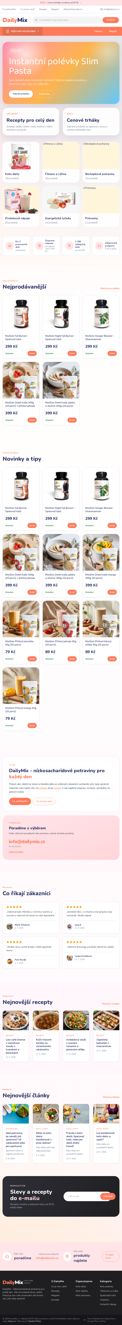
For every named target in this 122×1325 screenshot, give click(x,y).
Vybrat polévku (21, 93)
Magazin (55, 1295)
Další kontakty (16, 851)
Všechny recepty (110, 1003)
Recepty (43, 9)
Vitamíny (104, 1299)
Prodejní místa (109, 1256)
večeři (57, 788)
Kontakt (55, 1299)
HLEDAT (110, 20)
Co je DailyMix (9, 9)
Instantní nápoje (108, 1304)
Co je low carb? (27, 9)
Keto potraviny (83, 1295)
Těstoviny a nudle (109, 1290)
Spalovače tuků (108, 1295)
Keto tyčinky (82, 1290)
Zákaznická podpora (73, 9)
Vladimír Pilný (34, 1321)
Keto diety (81, 1286)
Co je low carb (44, 801)
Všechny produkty (109, 288)
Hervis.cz (12, 1321)
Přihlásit (107, 1196)
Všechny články (111, 1097)
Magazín (55, 9)
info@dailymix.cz (111, 9)
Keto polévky (106, 1286)
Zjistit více (44, 93)
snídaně (43, 788)
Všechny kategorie (23, 31)
